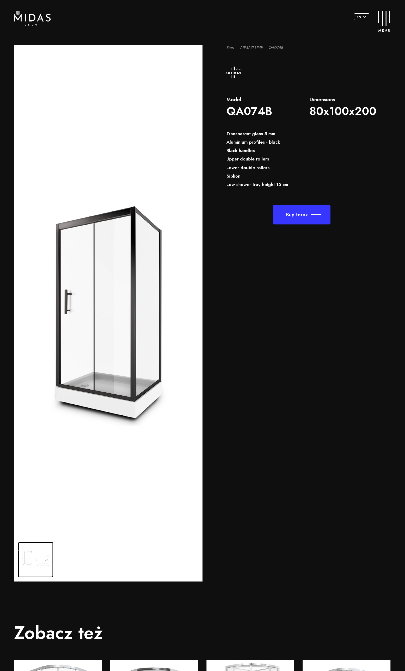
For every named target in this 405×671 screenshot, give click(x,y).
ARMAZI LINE (251, 47)
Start (230, 47)
